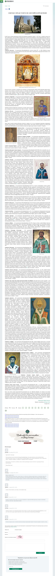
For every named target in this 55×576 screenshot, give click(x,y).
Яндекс (12, 530)
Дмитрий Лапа (47, 402)
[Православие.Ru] (9, 1)
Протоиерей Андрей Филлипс (44, 400)
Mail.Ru (14, 530)
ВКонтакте (10, 530)
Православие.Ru (13, 526)
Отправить (40, 552)
